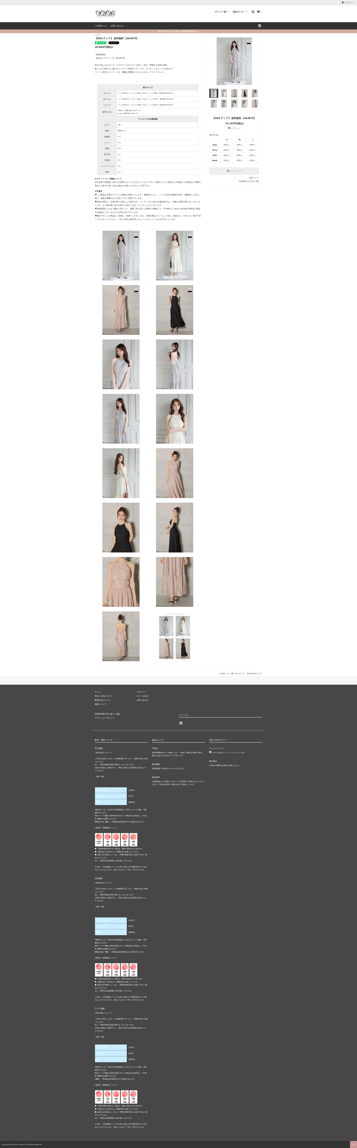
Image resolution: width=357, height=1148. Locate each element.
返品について (254, 178)
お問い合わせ (117, 26)
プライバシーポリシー (104, 718)
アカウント (348, 2)
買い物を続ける (253, 673)
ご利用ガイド (101, 26)
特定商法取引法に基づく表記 (107, 714)
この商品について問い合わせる (230, 673)
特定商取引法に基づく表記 (249, 181)
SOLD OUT (236, 171)
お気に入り (236, 128)
